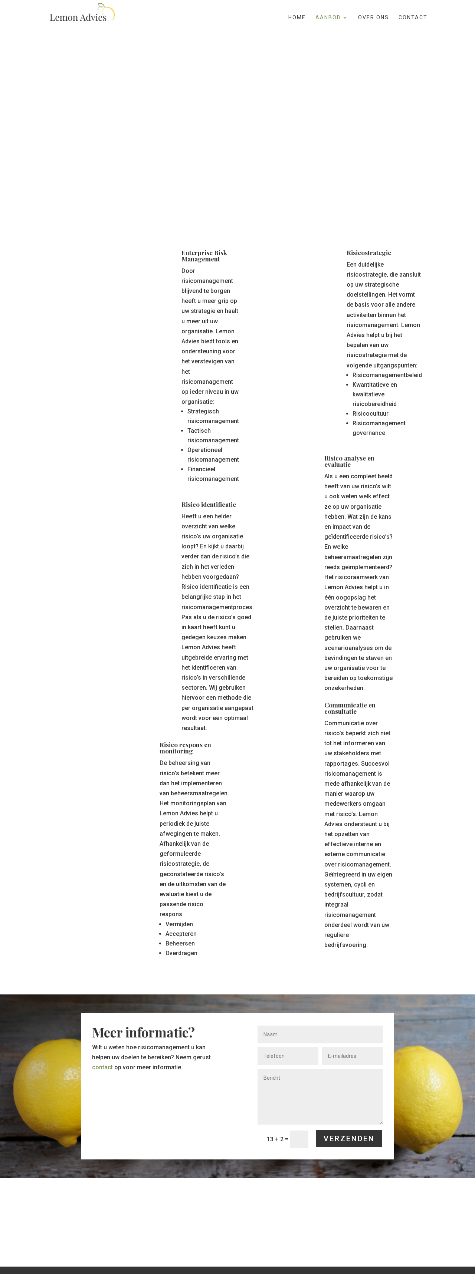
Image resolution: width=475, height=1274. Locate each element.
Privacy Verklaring (211, 1239)
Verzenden (349, 1138)
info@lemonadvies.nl (151, 1239)
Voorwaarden (290, 1239)
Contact (413, 17)
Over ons (373, 17)
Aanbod (328, 17)
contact (102, 1067)
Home (297, 17)
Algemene (256, 1239)
